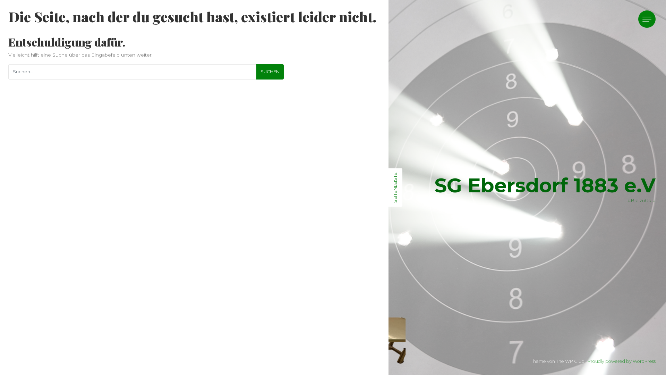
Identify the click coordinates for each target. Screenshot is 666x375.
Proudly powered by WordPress (622, 361)
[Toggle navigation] (647, 19)
